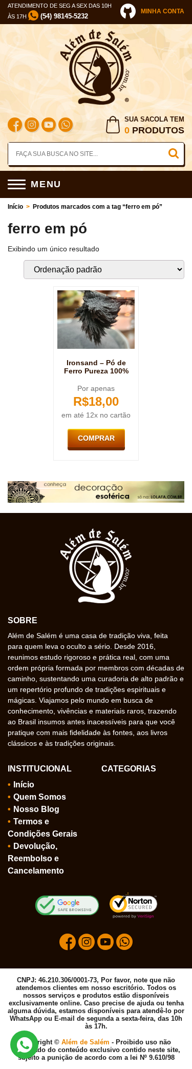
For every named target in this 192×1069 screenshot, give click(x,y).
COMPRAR (96, 438)
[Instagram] (32, 125)
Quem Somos (39, 797)
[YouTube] (48, 125)
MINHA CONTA (162, 11)
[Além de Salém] (96, 33)
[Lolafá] (96, 485)
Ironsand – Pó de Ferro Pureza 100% (96, 367)
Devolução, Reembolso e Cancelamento (36, 858)
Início (15, 206)
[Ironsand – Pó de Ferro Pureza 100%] (96, 294)
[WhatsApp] (65, 125)
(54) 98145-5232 (63, 16)
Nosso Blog (36, 809)
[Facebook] (15, 125)
